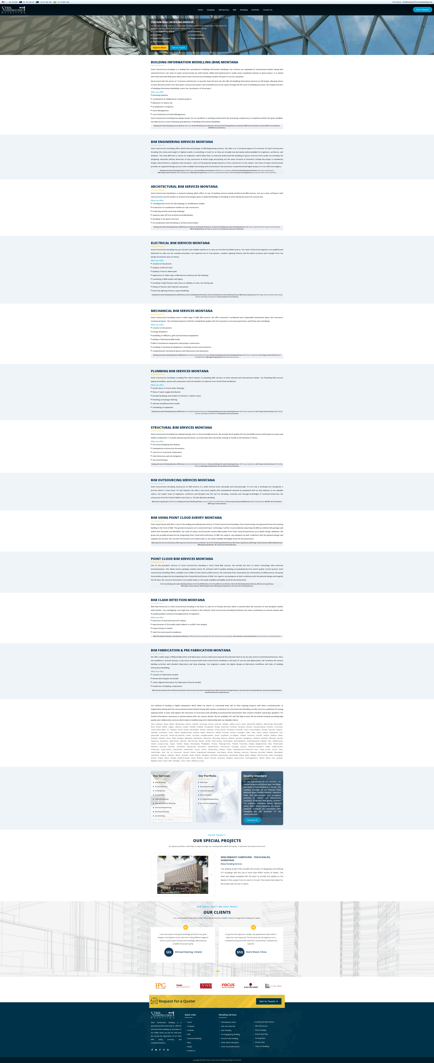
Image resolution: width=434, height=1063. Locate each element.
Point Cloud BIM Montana (201, 584)
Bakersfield (251, 724)
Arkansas (218, 724)
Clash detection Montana (180, 636)
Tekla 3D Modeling (162, 799)
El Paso (217, 730)
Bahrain (198, 755)
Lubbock (266, 735)
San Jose (243, 747)
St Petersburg (212, 749)
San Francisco (225, 747)
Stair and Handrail (207, 791)
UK (172, 752)
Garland (279, 730)
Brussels (213, 758)
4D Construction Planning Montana (242, 172)
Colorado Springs (259, 727)
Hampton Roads (186, 732)
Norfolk (208, 741)
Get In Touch (178, 49)
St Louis (197, 749)
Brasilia (187, 758)
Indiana (265, 732)
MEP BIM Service (261, 1026)
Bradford (181, 758)
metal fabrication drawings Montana (227, 690)
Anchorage (203, 724)
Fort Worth (239, 730)
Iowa (281, 732)
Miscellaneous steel (207, 787)
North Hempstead (253, 741)
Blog (189, 1042)
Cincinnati (233, 727)
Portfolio (255, 10)
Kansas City (173, 735)
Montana (239, 738)
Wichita (230, 752)
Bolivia (167, 758)
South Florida (188, 749)
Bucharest (221, 758)
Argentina (170, 755)
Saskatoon (260, 747)
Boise (153, 727)
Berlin (271, 755)
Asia (273, 758)
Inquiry (189, 1046)
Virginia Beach (202, 752)
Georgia (264, 730)
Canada (185, 727)
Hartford (196, 732)
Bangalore (205, 755)
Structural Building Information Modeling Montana (223, 464)
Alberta (261, 758)
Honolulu (225, 732)
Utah (163, 752)
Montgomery (248, 738)
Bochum (154, 758)
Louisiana (250, 735)
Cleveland (241, 727)
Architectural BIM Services (264, 1022)
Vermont (186, 752)
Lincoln (217, 735)
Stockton (222, 749)
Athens (178, 755)
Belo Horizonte (263, 755)
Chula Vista (225, 727)
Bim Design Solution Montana (268, 355)
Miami (174, 738)
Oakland (264, 741)
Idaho (248, 732)
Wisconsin (245, 752)
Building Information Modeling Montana (172, 170)
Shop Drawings (160, 782)
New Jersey (155, 741)
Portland (235, 744)
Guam (171, 732)
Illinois (259, 732)
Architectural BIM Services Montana (248, 126)
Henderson (210, 732)
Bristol (207, 758)
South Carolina (166, 749)
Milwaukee (188, 738)
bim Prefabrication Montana (177, 690)
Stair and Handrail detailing (165, 803)
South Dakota (177, 749)
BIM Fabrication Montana (160, 690)
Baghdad (154, 761)
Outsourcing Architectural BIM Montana (238, 501)
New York (183, 741)
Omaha (153, 744)
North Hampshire (240, 741)
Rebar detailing (205, 795)
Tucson (274, 749)
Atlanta (232, 724)
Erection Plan (159, 795)
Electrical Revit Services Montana (228, 297)
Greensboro (163, 732)
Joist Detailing (160, 816)
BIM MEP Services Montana (273, 501)
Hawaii (202, 732)
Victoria (192, 752)
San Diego (235, 747)
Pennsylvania (195, 744)
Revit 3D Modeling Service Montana (203, 126)
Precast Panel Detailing (208, 803)
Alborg (268, 758)
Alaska (166, 724)
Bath (170, 761)
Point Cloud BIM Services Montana (220, 584)
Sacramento (181, 747)
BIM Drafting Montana (197, 229)
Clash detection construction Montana (245, 636)
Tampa (229, 749)
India (253, 732)
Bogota (160, 758)
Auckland (279, 758)
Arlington (225, 724)
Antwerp (163, 755)
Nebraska (272, 738)
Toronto (268, 749)
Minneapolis (198, 738)
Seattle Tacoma (277, 747)
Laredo (188, 735)
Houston (233, 732)
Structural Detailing (194, 1038)
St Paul (204, 749)
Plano (229, 744)
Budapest (229, 758)
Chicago (217, 727)
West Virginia (221, 752)
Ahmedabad (278, 752)
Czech (183, 761)
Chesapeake (208, 727)
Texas (256, 749)
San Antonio (202, 747)
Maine (280, 735)
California (178, 727)
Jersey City (164, 735)
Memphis (162, 738)
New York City (192, 741)
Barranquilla (233, 755)
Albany (171, 724)
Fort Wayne (231, 730)
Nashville (264, 738)
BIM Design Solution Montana (167, 172)
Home (200, 10)
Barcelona (214, 755)
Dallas (164, 730)
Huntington (241, 732)
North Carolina (217, 741)
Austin (244, 724)
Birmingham (278, 755)
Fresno (246, 730)
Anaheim (195, 724)
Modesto (232, 738)
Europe (201, 761)
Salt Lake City (191, 747)
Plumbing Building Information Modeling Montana (223, 411)
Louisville (259, 735)
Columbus (269, 727)
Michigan (180, 738)
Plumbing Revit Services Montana (227, 413)
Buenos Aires (239, 758)
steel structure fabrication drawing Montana (201, 690)
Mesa (169, 738)
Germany (272, 730)
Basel (160, 761)
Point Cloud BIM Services (230, 1046)
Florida (223, 730)
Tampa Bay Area (238, 749)
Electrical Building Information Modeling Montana (223, 295)
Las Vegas (195, 735)
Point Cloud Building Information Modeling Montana (176, 584)
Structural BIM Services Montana (269, 126)
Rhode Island (278, 744)
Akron (153, 724)
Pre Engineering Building (209, 799)
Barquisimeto (223, 755)
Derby (188, 761)
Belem (247, 755)
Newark (201, 741)
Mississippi (216, 738)
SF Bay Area (155, 749)
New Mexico (164, 741)
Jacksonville (155, 735)
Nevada (280, 738)
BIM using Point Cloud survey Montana (164, 543)
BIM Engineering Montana (199, 172)
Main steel (204, 782)
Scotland (243, 735)
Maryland (154, 738)
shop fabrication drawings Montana (250, 690)
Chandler (192, 727)
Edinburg (195, 761)
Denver (180, 730)
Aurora (238, 724)
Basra (165, 761)
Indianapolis (273, 732)
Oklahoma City (278, 741)
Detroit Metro (194, 730)
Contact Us (267, 10)
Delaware (173, 730)
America (188, 724)
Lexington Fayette (207, 735)
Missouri (224, 738)
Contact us (191, 1051)
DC (168, 730)
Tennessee (249, 749)
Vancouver (178, 752)
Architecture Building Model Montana (199, 227)
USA (167, 752)
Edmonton (210, 730)
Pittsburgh (222, 744)
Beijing (241, 755)
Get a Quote (422, 9)
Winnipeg (237, 752)
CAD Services (223, 10)
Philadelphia (205, 744)
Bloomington (278, 724)
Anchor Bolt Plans (161, 787)
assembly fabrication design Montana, (217, 692)
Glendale (154, 732)
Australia (185, 755)
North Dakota (227, 741)
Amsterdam (155, 755)
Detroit (186, 730)
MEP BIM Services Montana (217, 128)
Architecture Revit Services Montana (232, 229)
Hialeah (218, 732)
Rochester (171, 747)
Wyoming (253, 752)
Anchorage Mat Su (251, 758)
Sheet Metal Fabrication (230, 1042)
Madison (274, 735)
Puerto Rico (243, 744)
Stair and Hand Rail (228, 1026)
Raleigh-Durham (261, 744)
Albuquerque (179, 724)
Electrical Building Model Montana (196, 295)
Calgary (171, 727)
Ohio (269, 741)
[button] (215, 970)
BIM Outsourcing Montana (247, 295)
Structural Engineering (163, 807)
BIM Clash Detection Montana (162, 636)
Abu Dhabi (261, 752)
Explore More (159, 49)
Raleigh (251, 744)
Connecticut (279, 727)
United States (155, 752)
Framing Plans (160, 791)
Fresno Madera (255, 730)
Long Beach (225, 735)
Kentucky (181, 735)
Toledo (262, 749)
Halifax (176, 732)
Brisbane (200, 758)
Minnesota (207, 738)
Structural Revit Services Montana (228, 466)
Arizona (210, 724)
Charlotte (200, 727)
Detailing (244, 10)
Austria (191, 755)
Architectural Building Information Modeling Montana (228, 227)
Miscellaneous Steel (162, 812)
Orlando (179, 744)
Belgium (253, 755)
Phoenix (214, 744)
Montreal (257, 738)
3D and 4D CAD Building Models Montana (244, 170)
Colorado (249, 727)
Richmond (154, 747)
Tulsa (281, 749)
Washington (211, 752)
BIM (234, 10)
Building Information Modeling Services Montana (169, 126)
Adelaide (270, 752)
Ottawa (186, 744)
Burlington (176, 761)
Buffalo (164, 727)
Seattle (267, 747)
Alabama (159, 724)
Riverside (163, 747)
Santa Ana (251, 747)
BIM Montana (183, 227)
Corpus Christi (156, 730)
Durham (203, 730)
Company (211, 10)
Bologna (173, 758)
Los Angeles (234, 735)
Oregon (172, 744)
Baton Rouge (268, 724)
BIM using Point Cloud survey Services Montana (191, 543)
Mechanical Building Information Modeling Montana (226, 355)
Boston (158, 727)
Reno (270, 744)
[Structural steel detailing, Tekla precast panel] (13, 9)
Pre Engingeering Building (230, 1034)
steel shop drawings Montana (272, 690)
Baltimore (259, 724)
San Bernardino (213, 747)
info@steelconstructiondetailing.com (417, 2)
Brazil (193, 758)
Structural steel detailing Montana (225, 126)
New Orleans (174, 741)
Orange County (163, 744)
